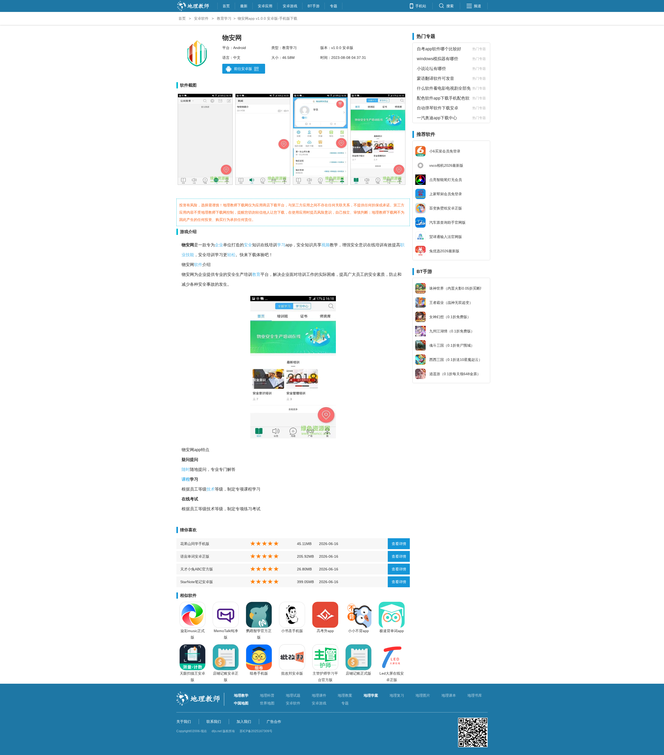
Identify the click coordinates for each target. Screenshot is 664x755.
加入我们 (244, 721)
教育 (256, 274)
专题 (333, 5)
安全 (248, 245)
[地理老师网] (193, 11)
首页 (226, 5)
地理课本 (448, 695)
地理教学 (241, 695)
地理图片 (423, 695)
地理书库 (474, 695)
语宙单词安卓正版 (194, 556)
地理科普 (267, 695)
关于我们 (183, 721)
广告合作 (274, 721)
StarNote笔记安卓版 (196, 582)
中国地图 (241, 703)
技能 (190, 255)
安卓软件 (201, 18)
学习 (281, 245)
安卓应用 (265, 5)
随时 (186, 469)
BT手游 (314, 5)
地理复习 (397, 695)
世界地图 (267, 703)
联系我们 (213, 721)
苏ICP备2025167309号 (256, 731)
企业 (219, 245)
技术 (210, 489)
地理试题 (293, 695)
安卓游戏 (290, 5)
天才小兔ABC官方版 (196, 569)
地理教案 (345, 695)
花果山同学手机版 (194, 544)
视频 (325, 245)
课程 (186, 479)
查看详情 (399, 544)
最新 (243, 5)
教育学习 (224, 18)
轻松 (231, 255)
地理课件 (319, 695)
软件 (198, 264)
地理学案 (371, 695)
